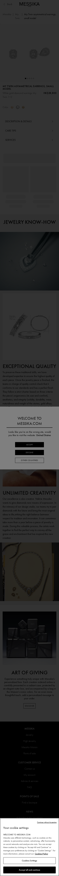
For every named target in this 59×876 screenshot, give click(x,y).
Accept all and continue (29, 870)
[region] (29, 847)
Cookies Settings (29, 860)
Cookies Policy (41, 853)
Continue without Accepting (47, 822)
